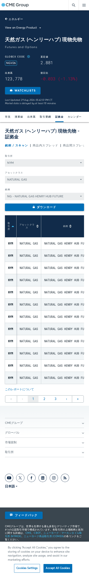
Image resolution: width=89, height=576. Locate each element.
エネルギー (15, 19)
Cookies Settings (27, 568)
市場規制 (11, 442)
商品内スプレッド (45, 145)
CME (28, 533)
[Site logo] (15, 5)
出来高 (31, 117)
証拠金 (59, 117)
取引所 (9, 156)
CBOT (37, 533)
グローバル (12, 432)
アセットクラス (14, 173)
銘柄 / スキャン (16, 145)
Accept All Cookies (58, 568)
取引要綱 (45, 117)
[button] (23, 90)
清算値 (19, 117)
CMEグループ (14, 423)
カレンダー (75, 117)
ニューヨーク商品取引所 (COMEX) (44, 536)
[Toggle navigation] (84, 5)
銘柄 (7, 189)
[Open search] (73, 5)
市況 (8, 117)
